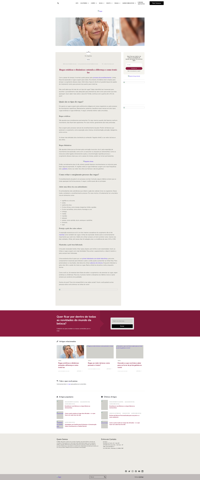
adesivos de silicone (96, 263)
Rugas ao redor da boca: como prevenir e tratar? (99, 364)
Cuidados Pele (126, 413)
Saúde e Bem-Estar (128, 3)
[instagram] (133, 471)
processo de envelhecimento (102, 78)
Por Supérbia (88, 56)
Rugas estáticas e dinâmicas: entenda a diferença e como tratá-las (68, 365)
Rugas (117, 3)
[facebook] (126, 471)
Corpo (93, 3)
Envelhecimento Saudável (72, 402)
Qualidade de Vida (85, 402)
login (69, 384)
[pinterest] (136, 471)
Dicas (100, 3)
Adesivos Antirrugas (115, 413)
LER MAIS (79, 371)
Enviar (122, 326)
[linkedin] (142, 471)
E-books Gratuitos (141, 3)
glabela (65, 169)
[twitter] (129, 471)
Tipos (88, 59)
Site (77, 3)
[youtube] (139, 471)
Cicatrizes (83, 3)
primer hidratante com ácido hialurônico (95, 258)
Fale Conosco (156, 3)
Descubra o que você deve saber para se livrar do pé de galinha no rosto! (130, 365)
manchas (61, 235)
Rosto (108, 3)
